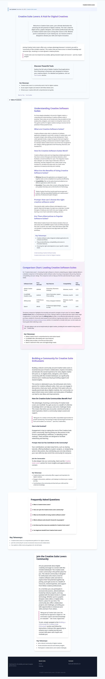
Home (40, 664)
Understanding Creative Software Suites (45, 253)
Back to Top (21, 95)
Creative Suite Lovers (89, 5)
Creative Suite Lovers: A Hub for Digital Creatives (47, 255)
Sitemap (41, 666)
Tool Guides (37, 75)
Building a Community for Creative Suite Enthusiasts (52, 624)
